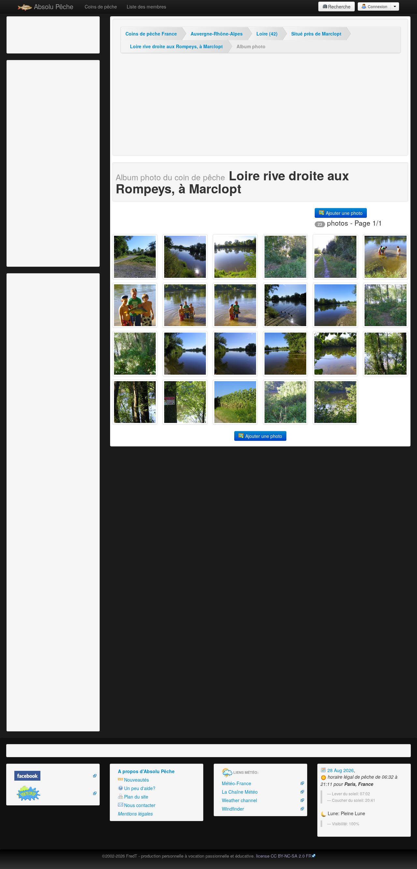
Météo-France (236, 783)
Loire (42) (267, 33)
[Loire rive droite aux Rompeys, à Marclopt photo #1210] (235, 305)
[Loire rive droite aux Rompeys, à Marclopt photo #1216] (235, 256)
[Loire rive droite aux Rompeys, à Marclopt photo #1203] (285, 353)
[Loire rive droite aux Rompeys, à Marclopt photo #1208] (335, 305)
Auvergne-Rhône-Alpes (217, 33)
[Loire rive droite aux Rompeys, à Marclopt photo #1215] (285, 256)
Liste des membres (146, 6)
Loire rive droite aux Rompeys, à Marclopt (176, 46)
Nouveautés (136, 779)
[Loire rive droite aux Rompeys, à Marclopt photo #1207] (385, 305)
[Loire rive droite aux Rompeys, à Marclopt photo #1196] (335, 402)
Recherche (339, 6)
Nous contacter (139, 805)
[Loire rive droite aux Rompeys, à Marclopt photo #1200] (134, 402)
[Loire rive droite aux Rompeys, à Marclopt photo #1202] (335, 353)
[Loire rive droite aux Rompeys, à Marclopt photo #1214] (335, 256)
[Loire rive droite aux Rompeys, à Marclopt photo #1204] (235, 353)
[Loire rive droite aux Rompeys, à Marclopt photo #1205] (185, 353)
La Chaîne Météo (240, 791)
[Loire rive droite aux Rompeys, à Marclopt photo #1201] (385, 353)
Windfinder (233, 808)
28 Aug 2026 (340, 770)
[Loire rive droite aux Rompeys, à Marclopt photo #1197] (285, 402)
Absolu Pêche (52, 6)
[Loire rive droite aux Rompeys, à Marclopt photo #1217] (185, 256)
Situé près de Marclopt (316, 33)
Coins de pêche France (151, 33)
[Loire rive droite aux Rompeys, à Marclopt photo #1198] (235, 402)
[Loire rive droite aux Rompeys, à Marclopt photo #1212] (134, 305)
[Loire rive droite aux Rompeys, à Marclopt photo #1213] (385, 256)
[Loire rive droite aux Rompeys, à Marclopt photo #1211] (185, 305)
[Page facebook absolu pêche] (52, 776)
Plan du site (136, 796)
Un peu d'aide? (139, 788)
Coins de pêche (101, 6)
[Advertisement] (44, 34)
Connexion (377, 6)
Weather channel (239, 800)
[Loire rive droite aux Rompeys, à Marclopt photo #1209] (285, 305)
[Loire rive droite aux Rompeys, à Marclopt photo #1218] (134, 256)
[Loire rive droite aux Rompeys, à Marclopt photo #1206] (134, 353)
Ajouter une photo (343, 213)
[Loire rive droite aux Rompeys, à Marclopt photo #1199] (185, 402)
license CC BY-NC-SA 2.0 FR (283, 856)
